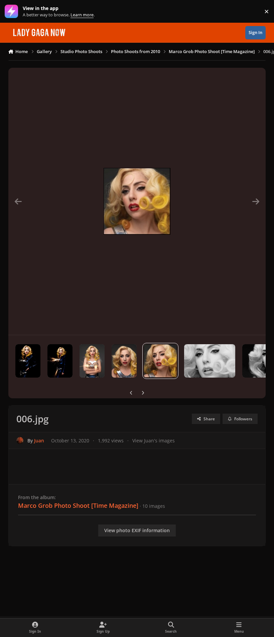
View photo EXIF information (137, 530)
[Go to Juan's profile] (19, 440)
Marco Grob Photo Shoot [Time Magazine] (78, 505)
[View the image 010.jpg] (27, 361)
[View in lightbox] (137, 201)
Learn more (13, 11)
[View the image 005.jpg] (209, 361)
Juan (39, 440)
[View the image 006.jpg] (160, 361)
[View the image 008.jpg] (92, 361)
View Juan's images (153, 440)
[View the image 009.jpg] (60, 361)
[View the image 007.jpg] (124, 361)
